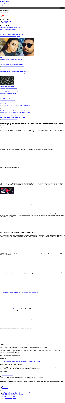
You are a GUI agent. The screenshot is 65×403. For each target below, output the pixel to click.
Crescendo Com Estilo (5, 388)
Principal (3, 3)
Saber (1, 16)
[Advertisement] (26, 175)
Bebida (3, 5)
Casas (3, 387)
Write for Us (14, 398)
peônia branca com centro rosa (6, 23)
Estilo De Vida (4, 385)
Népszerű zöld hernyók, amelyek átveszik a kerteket (9, 396)
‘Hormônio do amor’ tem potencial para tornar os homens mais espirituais (12, 394)
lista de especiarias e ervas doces (7, 21)
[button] (62, 8)
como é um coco (4, 22)
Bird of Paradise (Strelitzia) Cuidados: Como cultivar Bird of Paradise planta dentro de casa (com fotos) (16, 392)
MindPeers (13, 308)
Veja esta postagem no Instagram (18, 286)
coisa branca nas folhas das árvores (7, 375)
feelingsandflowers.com (8, 398)
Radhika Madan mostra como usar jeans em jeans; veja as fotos (11, 393)
